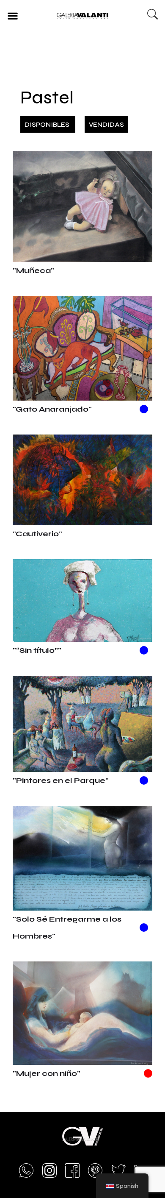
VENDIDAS (106, 124)
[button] (12, 15)
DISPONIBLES (48, 124)
